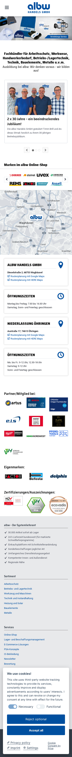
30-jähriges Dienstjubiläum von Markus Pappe (36, 150)
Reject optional (36, 719)
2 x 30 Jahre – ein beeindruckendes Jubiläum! (33, 121)
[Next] (68, 28)
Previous (27, 150)
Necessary (26, 706)
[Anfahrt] (36, 222)
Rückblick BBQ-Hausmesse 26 (39, 150)
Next (45, 150)
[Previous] (4, 28)
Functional (54, 706)
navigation (7, 7)
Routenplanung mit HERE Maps (27, 280)
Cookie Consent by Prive (54, 746)
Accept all (36, 730)
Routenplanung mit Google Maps (27, 276)
